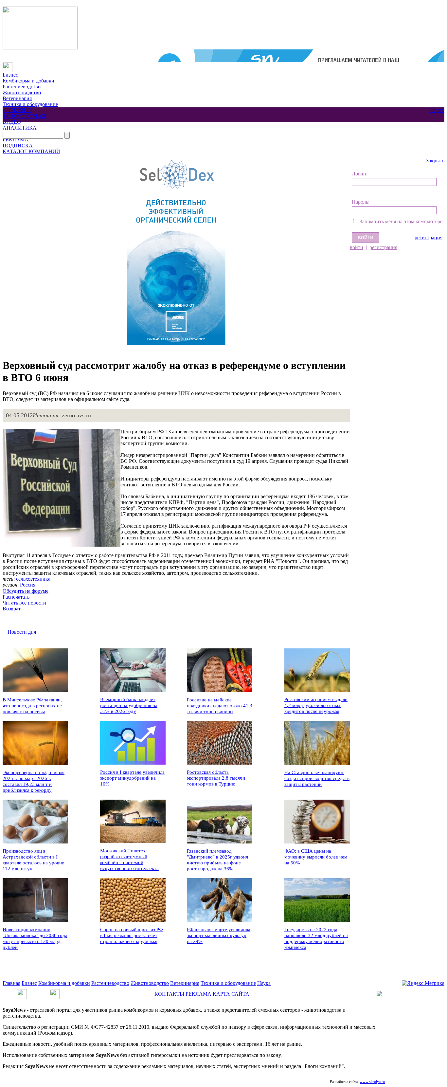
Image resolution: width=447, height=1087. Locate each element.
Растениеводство (22, 86)
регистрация (428, 237)
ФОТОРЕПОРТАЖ (24, 116)
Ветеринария (17, 98)
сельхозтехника (33, 579)
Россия (27, 585)
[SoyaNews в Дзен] (55, 992)
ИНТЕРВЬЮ (17, 110)
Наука (437, 110)
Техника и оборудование (30, 104)
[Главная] (7, 65)
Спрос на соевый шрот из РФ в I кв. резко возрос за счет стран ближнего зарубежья (131, 935)
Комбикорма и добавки (28, 80)
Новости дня (22, 632)
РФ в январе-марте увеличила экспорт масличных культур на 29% (218, 935)
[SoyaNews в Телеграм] (22, 992)
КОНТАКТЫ (169, 994)
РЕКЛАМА (15, 139)
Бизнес (10, 75)
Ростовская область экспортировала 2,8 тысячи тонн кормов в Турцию (216, 778)
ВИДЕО (12, 122)
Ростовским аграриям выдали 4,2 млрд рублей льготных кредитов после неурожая (316, 705)
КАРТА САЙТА (231, 994)
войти (356, 247)
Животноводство (22, 92)
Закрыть (435, 160)
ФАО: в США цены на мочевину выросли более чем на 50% (316, 856)
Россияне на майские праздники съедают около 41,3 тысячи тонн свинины (219, 705)
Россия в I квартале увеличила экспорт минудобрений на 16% (132, 778)
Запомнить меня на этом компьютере (401, 221)
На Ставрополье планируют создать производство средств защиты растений (316, 778)
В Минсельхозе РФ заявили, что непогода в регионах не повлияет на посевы (32, 705)
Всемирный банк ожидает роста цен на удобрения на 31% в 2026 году (128, 705)
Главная (11, 983)
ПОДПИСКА (18, 145)
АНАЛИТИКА (20, 128)
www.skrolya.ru (372, 1081)
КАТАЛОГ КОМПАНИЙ (31, 151)
